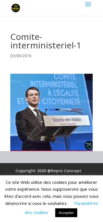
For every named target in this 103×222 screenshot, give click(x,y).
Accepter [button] (66, 212)
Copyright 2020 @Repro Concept (48, 170)
